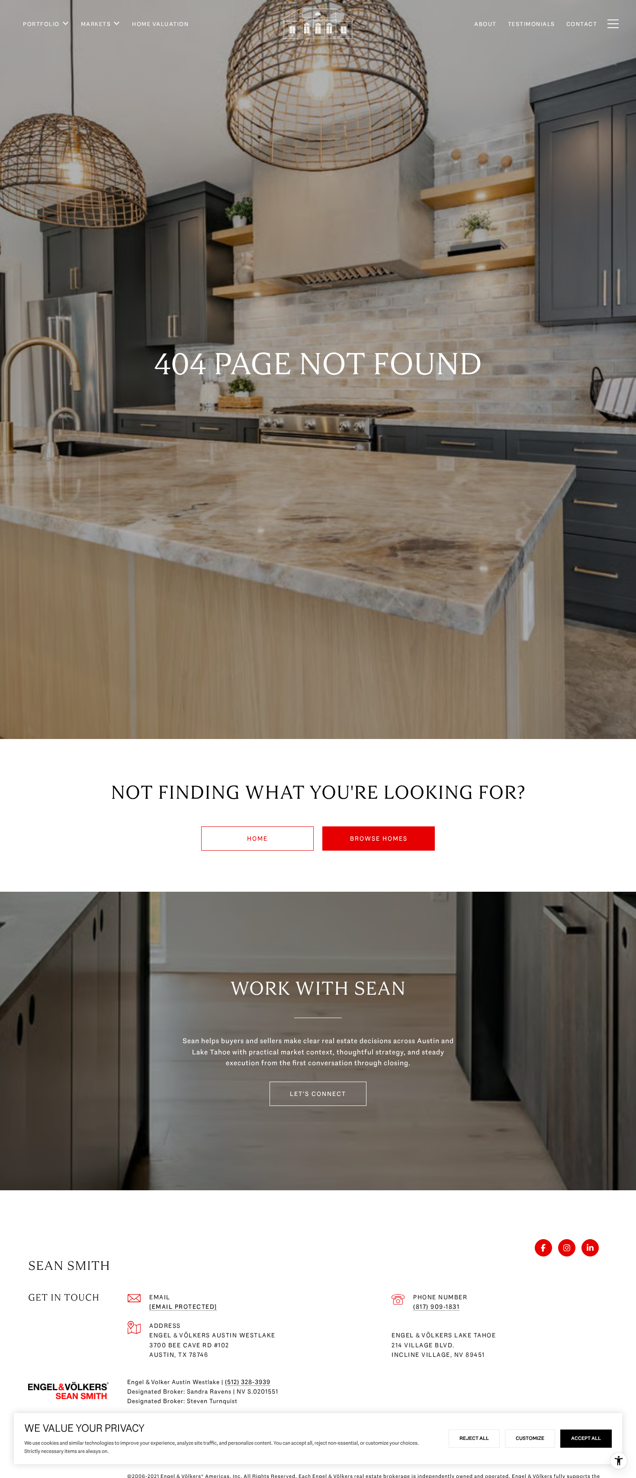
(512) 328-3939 (247, 1382)
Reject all (474, 1438)
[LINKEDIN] (590, 1247)
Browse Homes (379, 838)
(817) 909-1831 (436, 1307)
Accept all (586, 1438)
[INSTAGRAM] (566, 1247)
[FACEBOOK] (543, 1247)
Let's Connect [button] (318, 1094)
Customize (530, 1438)
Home (257, 838)
